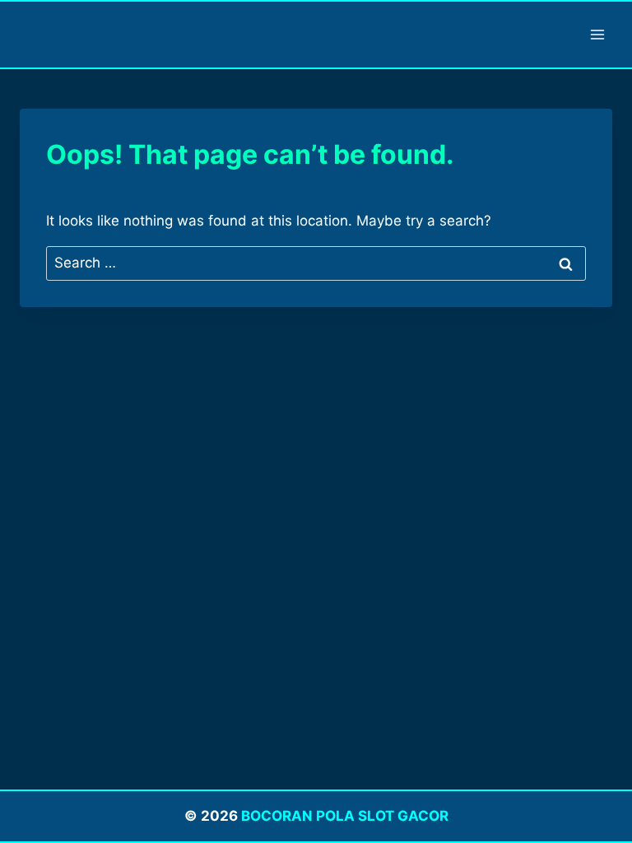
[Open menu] (597, 34)
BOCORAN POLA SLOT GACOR (344, 816)
